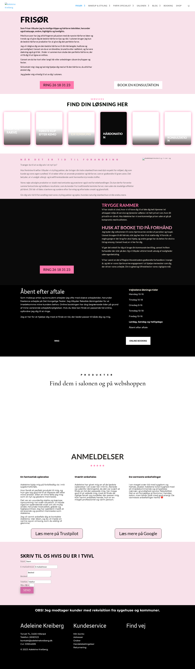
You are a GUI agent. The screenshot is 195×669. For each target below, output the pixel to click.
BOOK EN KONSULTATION (138, 85)
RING (56, 341)
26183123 (34, 637)
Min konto (78, 634)
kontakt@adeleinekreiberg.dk (36, 640)
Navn (22, 561)
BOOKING (168, 6)
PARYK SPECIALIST (122, 6)
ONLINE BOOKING (138, 341)
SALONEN (141, 6)
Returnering (79, 647)
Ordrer (77, 640)
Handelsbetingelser (83, 644)
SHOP (179, 6)
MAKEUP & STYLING (97, 6)
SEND (27, 590)
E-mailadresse (27, 566)
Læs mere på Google (138, 533)
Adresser (78, 637)
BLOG (155, 6)
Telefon (24, 581)
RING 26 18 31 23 (56, 85)
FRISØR (78, 6)
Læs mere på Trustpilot (56, 533)
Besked (23, 576)
